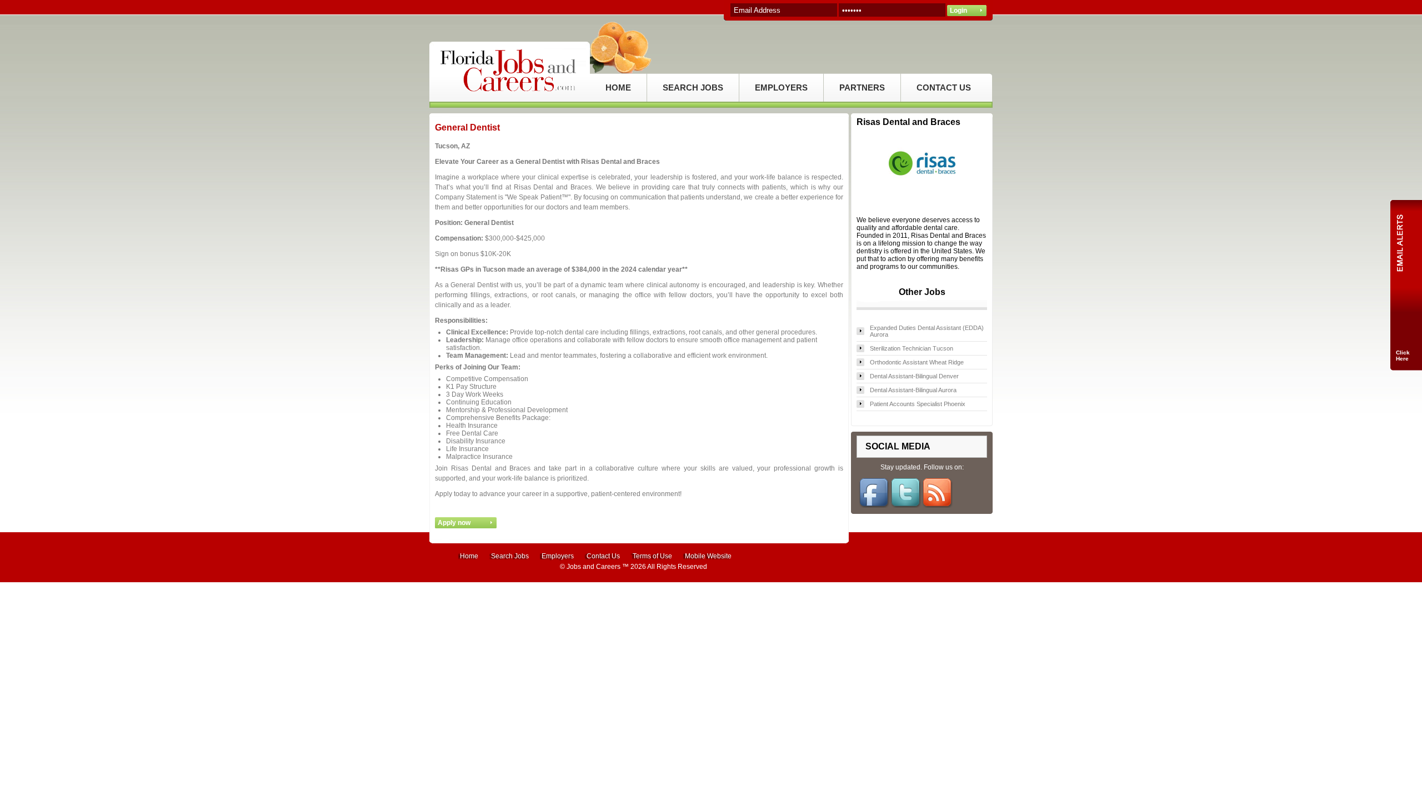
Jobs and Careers (593, 567)
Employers (558, 556)
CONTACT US (944, 87)
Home (469, 556)
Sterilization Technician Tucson (911, 348)
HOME (618, 87)
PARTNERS (862, 87)
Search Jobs (510, 556)
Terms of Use (652, 556)
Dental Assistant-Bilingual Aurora (913, 390)
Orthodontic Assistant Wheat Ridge (917, 362)
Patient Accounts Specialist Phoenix (917, 404)
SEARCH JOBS (693, 87)
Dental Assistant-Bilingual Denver (914, 376)
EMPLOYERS (781, 87)
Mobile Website (708, 556)
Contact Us (603, 556)
